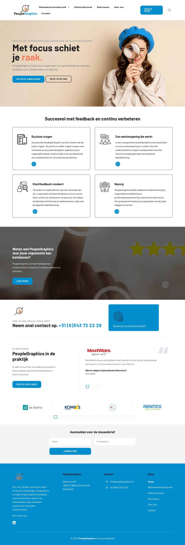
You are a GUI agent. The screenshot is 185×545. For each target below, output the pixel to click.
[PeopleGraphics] (25, 10)
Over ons (152, 504)
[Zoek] (169, 10)
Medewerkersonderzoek (160, 487)
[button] (87, 386)
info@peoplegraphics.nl (122, 481)
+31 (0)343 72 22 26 (80, 325)
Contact (152, 510)
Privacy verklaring (105, 538)
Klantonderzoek (156, 493)
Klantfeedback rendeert (48, 184)
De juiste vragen (42, 136)
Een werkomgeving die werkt (133, 136)
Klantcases (153, 498)
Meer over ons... (20, 515)
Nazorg (119, 184)
